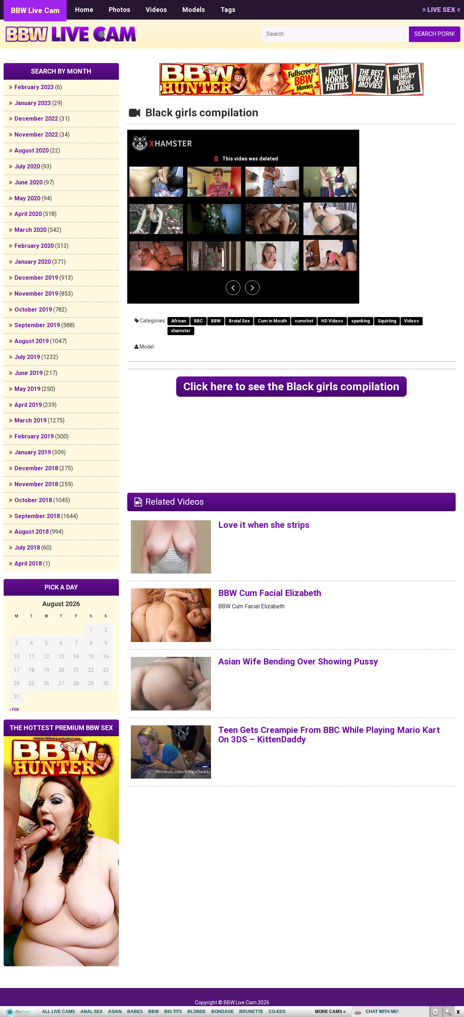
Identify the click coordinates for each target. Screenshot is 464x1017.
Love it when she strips (264, 525)
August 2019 (31, 341)
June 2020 (28, 182)
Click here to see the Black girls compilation (291, 386)
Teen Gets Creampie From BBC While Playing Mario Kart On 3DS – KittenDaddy (329, 735)
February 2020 (34, 245)
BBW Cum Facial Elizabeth (269, 593)
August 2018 (31, 531)
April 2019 (28, 404)
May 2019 (27, 388)
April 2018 (28, 563)
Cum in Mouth (272, 321)
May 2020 (27, 198)
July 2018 (27, 547)
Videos (156, 9)
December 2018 (36, 468)
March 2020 (30, 229)
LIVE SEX (441, 9)
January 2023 (32, 103)
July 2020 (27, 166)
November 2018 (36, 484)
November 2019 (36, 293)
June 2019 (28, 373)
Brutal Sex (239, 321)
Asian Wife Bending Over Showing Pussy (298, 662)
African (178, 321)
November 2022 (36, 134)
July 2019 (27, 357)
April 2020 (28, 214)
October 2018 (33, 500)
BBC (198, 321)
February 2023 (34, 87)
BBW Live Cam (35, 10)
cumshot (304, 321)
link (457, 903)
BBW (216, 321)
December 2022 (36, 118)
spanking (360, 321)
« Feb (14, 710)
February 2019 (34, 436)
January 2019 (32, 452)
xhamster (181, 330)
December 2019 (36, 277)
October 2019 (33, 309)
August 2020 (31, 150)
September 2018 (37, 516)
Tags (227, 9)
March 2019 (30, 420)
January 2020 (32, 261)
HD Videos (332, 321)
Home (84, 9)
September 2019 (37, 325)
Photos (119, 9)
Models (193, 9)
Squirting (387, 321)
